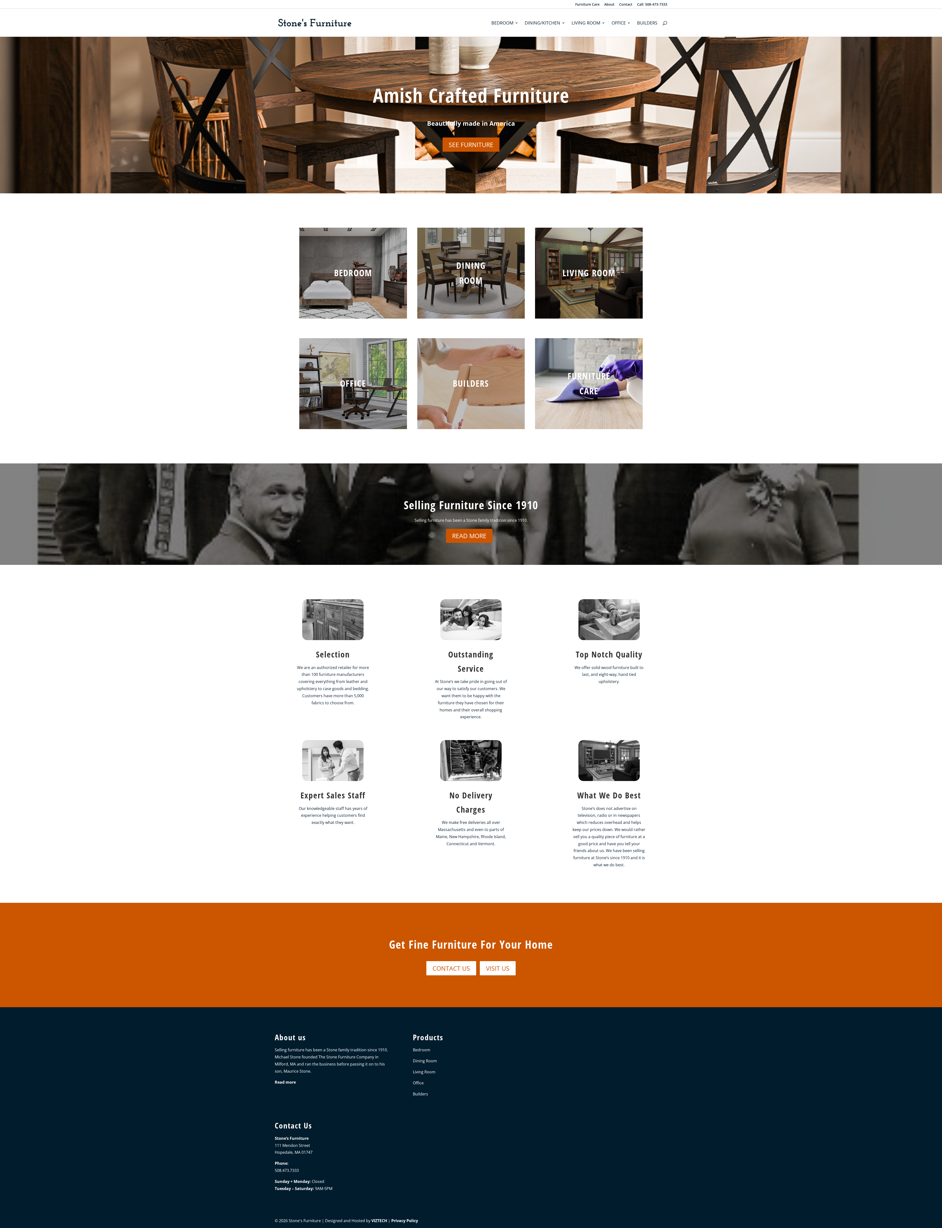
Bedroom (502, 23)
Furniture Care (587, 5)
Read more (469, 536)
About (609, 5)
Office (619, 23)
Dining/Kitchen (542, 23)
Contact (625, 5)
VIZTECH (379, 1220)
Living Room (586, 23)
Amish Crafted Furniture (471, 95)
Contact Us (451, 968)
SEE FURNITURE (471, 144)
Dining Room (425, 1061)
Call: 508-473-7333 (652, 5)
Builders (647, 23)
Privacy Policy (404, 1220)
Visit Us (498, 968)
